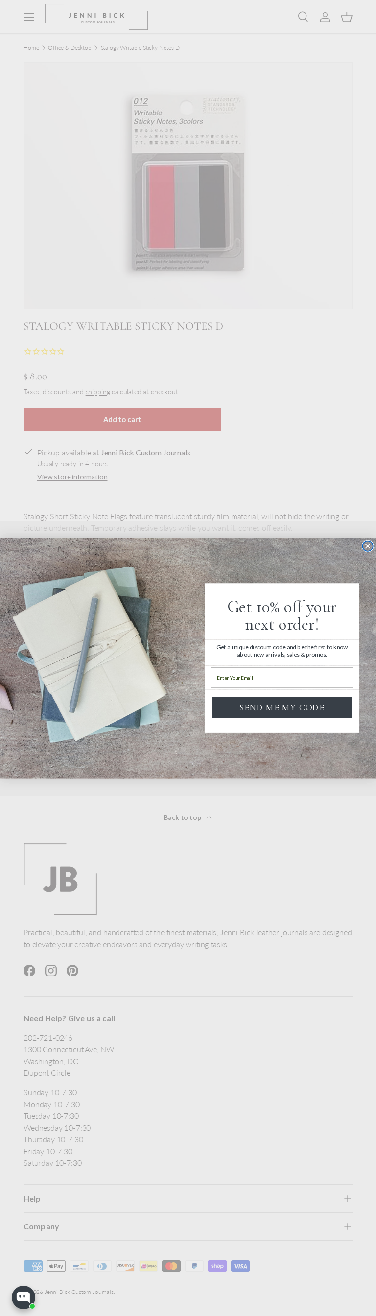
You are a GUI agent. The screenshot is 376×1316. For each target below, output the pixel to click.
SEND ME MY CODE (282, 707)
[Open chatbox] (23, 1297)
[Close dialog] (367, 546)
